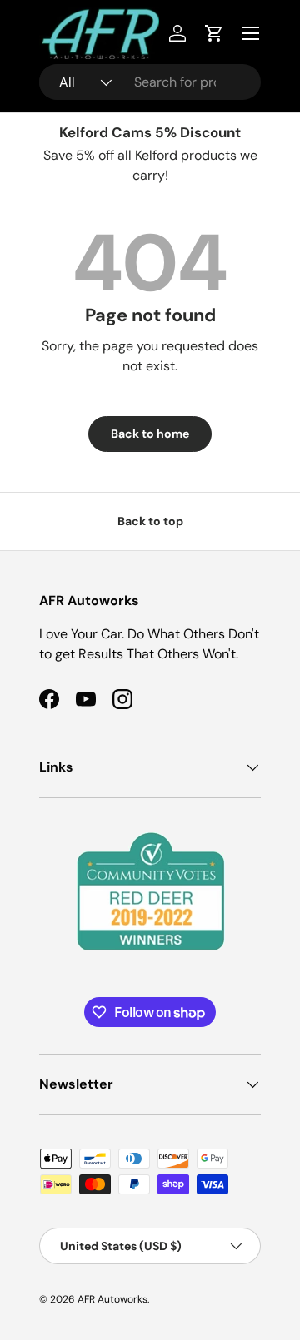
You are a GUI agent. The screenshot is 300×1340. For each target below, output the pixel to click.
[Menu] (250, 33)
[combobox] (150, 82)
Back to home (150, 433)
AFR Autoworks (113, 1299)
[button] (214, 33)
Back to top (150, 521)
